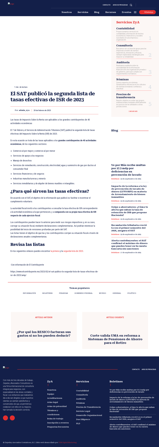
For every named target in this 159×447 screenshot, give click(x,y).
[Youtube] (154, 5)
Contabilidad (125, 28)
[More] (95, 110)
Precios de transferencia (125, 96)
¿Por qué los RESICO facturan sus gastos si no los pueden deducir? (44, 333)
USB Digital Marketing (68, 442)
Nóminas (122, 79)
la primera (55, 251)
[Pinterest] (84, 110)
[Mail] (5, 417)
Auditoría (123, 62)
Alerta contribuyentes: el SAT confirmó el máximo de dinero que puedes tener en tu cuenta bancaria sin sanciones (129, 244)
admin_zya (24, 110)
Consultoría (124, 45)
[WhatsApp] (89, 110)
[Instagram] (142, 5)
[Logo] (17, 8)
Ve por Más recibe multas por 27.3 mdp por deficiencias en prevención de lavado (129, 391)
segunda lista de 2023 (73, 251)
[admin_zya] (12, 110)
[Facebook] (139, 5)
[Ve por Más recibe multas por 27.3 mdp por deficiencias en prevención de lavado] (130, 148)
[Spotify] (148, 5)
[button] (131, 5)
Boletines (115, 179)
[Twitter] (151, 5)
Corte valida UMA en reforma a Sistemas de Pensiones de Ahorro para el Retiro (115, 339)
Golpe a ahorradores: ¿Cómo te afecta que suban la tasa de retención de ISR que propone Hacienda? (129, 211)
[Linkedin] (145, 5)
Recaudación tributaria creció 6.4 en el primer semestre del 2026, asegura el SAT (129, 228)
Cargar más (133, 111)
